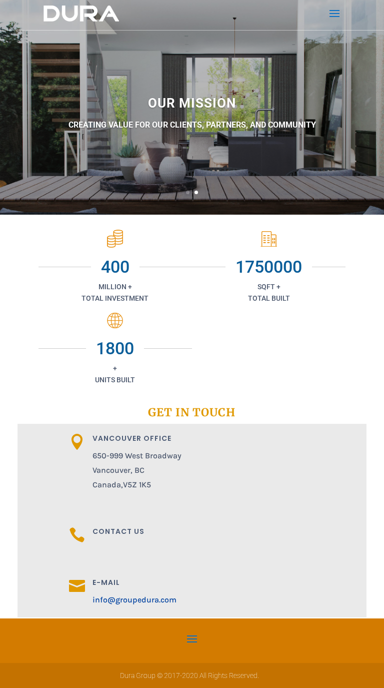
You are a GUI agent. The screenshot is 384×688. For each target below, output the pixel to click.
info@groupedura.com (134, 599)
